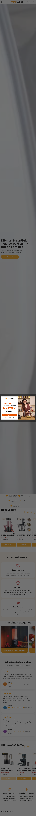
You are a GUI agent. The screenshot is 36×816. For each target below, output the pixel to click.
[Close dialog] (2, 397)
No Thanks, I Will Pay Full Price (9, 417)
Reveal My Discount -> (9, 415)
